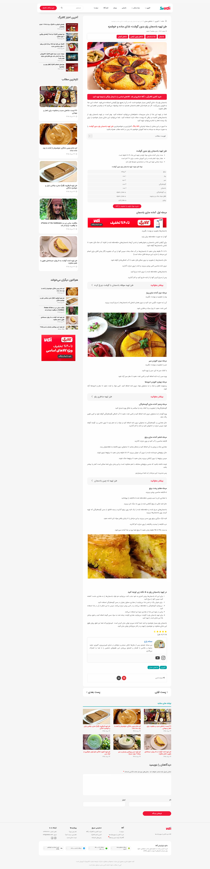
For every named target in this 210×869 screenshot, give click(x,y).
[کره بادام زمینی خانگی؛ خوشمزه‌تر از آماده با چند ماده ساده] (127, 716)
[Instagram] (163, 658)
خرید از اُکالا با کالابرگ (48, 8)
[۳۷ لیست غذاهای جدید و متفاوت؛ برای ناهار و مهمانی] (157, 716)
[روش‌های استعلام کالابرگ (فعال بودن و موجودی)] (72, 67)
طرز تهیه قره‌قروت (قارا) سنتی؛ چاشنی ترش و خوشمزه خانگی (97, 727)
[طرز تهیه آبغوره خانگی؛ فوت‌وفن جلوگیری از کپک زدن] (96, 742)
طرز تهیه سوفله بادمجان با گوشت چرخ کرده (113, 285)
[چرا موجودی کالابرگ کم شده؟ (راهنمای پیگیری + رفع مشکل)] (72, 37)
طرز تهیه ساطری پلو (103, 396)
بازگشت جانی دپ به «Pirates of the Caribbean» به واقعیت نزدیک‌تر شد (54, 299)
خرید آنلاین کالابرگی (153, 96)
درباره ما (96, 8)
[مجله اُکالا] (165, 8)
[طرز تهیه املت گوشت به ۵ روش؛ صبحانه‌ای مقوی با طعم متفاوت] (157, 742)
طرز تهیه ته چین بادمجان (105, 480)
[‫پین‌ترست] (124, 678)
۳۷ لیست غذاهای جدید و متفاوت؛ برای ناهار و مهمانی (159, 727)
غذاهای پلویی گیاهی (136, 36)
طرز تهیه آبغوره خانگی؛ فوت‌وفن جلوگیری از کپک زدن (96, 753)
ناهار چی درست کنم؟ (71, 835)
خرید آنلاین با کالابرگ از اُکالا (94, 832)
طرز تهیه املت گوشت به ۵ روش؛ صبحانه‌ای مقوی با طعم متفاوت (158, 753)
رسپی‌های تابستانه (97, 838)
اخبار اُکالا (105, 8)
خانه (162, 21)
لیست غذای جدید (72, 838)
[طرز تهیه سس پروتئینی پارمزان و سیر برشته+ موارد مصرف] (127, 742)
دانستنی (124, 8)
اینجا (102, 96)
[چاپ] (119, 678)
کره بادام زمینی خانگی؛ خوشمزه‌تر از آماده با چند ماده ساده (127, 727)
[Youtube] (157, 658)
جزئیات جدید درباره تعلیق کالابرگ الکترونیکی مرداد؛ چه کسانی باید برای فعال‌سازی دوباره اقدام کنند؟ (52, 56)
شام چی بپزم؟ (73, 832)
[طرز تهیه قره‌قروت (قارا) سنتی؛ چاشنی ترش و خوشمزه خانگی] (96, 716)
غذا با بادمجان (151, 36)
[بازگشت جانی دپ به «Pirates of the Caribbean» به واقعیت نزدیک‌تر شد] (58, 209)
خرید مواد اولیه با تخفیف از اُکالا (127, 206)
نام (170, 800)
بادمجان (161, 36)
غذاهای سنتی (148, 21)
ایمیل (123, 800)
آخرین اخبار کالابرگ (96, 835)
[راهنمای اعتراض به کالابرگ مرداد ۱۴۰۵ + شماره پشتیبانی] (72, 27)
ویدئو (115, 8)
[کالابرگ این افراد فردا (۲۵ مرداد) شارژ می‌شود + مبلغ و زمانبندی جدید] (72, 47)
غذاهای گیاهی (122, 36)
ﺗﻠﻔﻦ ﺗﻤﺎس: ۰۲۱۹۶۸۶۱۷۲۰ (50, 832)
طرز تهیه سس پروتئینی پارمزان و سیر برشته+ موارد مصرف (129, 753)
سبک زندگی (136, 8)
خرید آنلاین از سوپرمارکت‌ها (116, 835)
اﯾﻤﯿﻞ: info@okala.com (50, 835)
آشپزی (148, 8)
